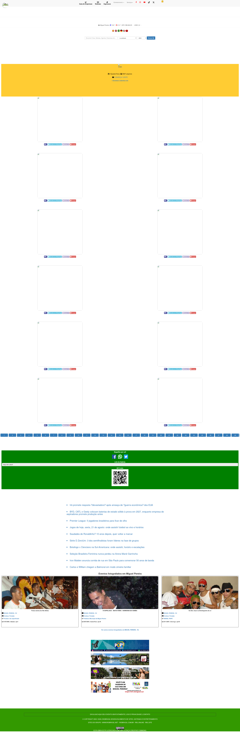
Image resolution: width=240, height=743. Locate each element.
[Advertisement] (120, 47)
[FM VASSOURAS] (120, 673)
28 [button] (227, 435)
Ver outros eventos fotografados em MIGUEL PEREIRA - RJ (120, 630)
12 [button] (95, 435)
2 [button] (12, 435)
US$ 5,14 (137, 25)
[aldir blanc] (120, 687)
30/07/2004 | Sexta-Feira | (90, 622)
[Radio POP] (120, 645)
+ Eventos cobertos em (120, 80)
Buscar (150, 38)
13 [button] (103, 435)
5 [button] (37, 435)
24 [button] (194, 435)
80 (179, 622)
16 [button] (128, 435)
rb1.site (148, 722)
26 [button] (210, 435)
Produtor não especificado (11, 618)
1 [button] (4, 435)
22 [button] (177, 435)
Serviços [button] (129, 2)
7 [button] (53, 435)
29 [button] (235, 435)
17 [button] (136, 435)
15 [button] (119, 435)
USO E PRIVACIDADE (134, 714)
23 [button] (185, 435)
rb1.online (139, 722)
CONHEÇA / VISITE (121, 77)
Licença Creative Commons (134, 730)
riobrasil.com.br (126, 722)
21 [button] (169, 435)
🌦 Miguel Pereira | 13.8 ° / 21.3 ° (109, 25)
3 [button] (20, 435)
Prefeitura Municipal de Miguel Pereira (95, 618)
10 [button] (78, 435)
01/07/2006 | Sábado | (9, 622)
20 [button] (161, 435)
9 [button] (70, 435)
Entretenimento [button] (118, 2)
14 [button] (111, 435)
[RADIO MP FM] (120, 659)
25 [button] (202, 435)
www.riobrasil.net (110, 722)
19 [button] (152, 435)
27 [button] (218, 435)
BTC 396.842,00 (127, 25)
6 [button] (45, 435)
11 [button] (86, 435)
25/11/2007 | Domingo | (170, 622)
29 (100, 622)
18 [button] (144, 435)
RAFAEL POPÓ (168, 618)
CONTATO (146, 714)
